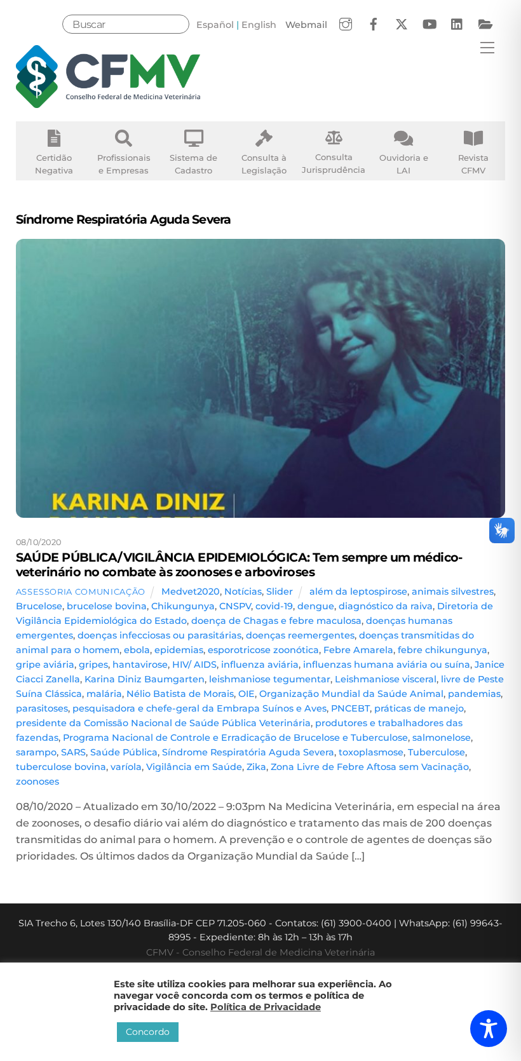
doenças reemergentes (300, 635)
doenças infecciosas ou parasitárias (159, 635)
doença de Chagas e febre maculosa (276, 620)
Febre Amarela (358, 650)
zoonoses (37, 781)
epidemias (178, 650)
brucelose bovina (107, 606)
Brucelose (39, 606)
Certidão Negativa (54, 163)
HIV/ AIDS (194, 664)
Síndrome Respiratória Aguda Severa (248, 752)
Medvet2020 (190, 591)
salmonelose (441, 737)
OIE (246, 693)
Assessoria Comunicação (80, 591)
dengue (315, 606)
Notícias (243, 591)
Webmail (306, 24)
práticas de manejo (419, 708)
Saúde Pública (124, 752)
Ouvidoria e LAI (403, 163)
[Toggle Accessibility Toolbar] (488, 1028)
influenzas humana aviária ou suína (386, 664)
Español (215, 24)
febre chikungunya (442, 650)
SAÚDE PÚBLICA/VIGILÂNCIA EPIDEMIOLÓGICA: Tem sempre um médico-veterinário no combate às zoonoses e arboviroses (239, 564)
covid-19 (274, 606)
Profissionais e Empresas (124, 163)
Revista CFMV (473, 163)
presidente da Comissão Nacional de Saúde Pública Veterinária (163, 723)
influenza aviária (260, 664)
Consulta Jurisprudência (333, 163)
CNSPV (235, 606)
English (258, 24)
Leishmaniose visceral (385, 679)
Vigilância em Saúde (194, 767)
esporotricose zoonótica (263, 650)
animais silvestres (453, 591)
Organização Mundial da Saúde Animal (351, 693)
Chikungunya (183, 606)
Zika (256, 767)
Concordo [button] (148, 1031)
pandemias (474, 693)
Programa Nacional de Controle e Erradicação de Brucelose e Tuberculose (235, 737)
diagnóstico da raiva (386, 606)
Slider (279, 591)
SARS (73, 752)
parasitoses (42, 708)
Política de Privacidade (265, 1007)
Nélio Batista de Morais (180, 693)
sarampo (36, 752)
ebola (137, 650)
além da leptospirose (358, 591)
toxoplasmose (371, 752)
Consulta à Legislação (264, 163)
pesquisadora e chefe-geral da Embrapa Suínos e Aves (199, 708)
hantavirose (140, 664)
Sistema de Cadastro (193, 163)
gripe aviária (45, 664)
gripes (93, 664)
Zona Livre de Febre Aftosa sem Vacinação (370, 767)
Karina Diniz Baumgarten (145, 679)
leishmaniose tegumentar (269, 679)
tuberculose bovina (61, 767)
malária (104, 693)
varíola (126, 767)
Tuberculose (436, 752)
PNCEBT (350, 708)
